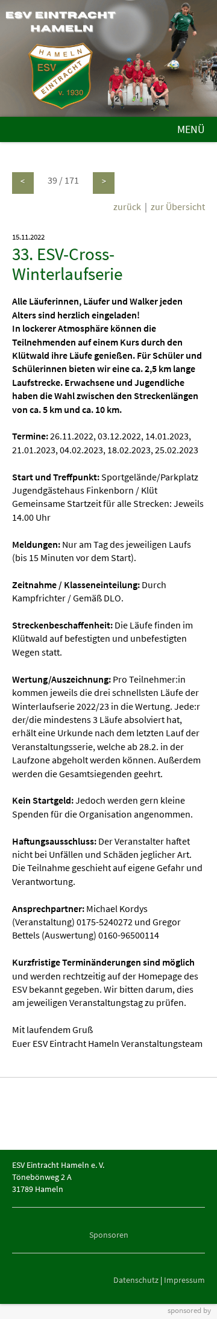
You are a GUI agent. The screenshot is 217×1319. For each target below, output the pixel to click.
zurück (127, 206)
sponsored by (189, 1310)
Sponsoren (108, 1234)
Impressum (184, 1279)
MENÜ (191, 129)
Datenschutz (136, 1279)
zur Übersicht (178, 206)
